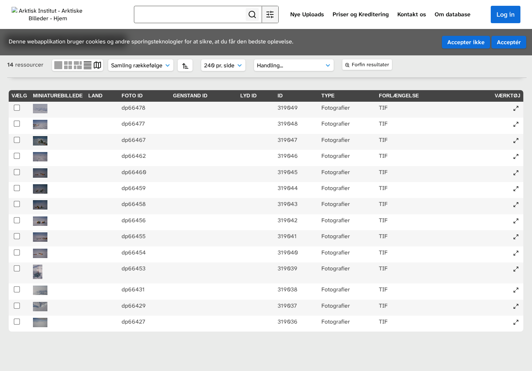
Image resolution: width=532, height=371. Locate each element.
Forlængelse (399, 95)
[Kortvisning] (97, 64)
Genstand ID (190, 95)
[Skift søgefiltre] (270, 14)
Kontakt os (411, 14)
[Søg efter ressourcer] (252, 14)
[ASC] (185, 65)
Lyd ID (248, 95)
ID (280, 95)
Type (327, 95)
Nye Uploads (307, 14)
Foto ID (132, 95)
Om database (452, 14)
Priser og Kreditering (361, 14)
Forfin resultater (370, 64)
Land (95, 95)
